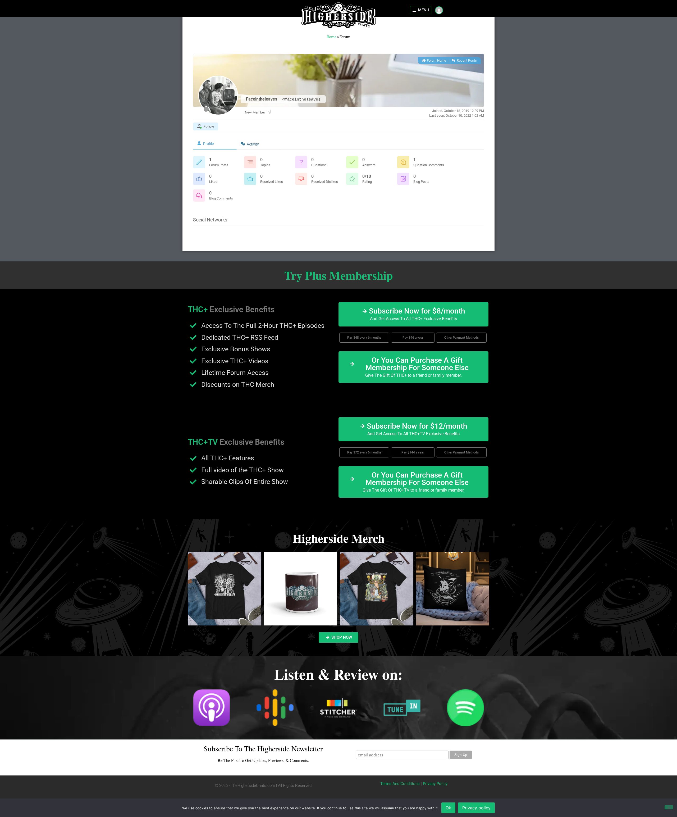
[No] (669, 807)
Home (331, 36)
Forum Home (436, 60)
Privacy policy (476, 807)
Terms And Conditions (400, 783)
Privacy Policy (435, 783)
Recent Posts (466, 60)
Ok (448, 807)
